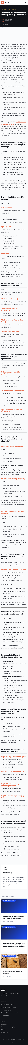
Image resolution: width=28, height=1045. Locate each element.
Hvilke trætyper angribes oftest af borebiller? (12, 972)
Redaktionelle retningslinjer (8, 1027)
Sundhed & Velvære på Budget (9, 1013)
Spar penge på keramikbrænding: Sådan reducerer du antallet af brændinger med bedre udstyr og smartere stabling (14, 945)
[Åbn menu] (25, 2)
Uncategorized (5, 1015)
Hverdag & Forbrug (6, 1010)
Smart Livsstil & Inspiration (8, 1007)
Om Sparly (4, 1024)
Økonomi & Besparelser (9, 9)
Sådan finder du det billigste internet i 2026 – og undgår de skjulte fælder (13, 917)
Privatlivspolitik (5, 1032)
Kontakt (3, 1029)
